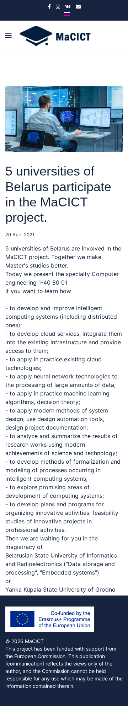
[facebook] (49, 7)
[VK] (68, 7)
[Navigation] (8, 36)
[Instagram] (58, 7)
